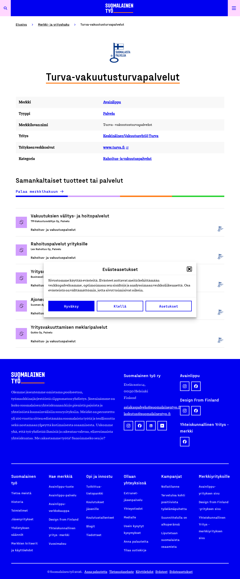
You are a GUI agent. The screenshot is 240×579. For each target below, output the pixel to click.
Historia (17, 502)
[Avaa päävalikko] (234, 8)
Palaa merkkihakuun (37, 191)
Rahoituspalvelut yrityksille (59, 243)
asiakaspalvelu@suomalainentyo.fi (148, 407)
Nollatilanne (170, 486)
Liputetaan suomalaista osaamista (170, 539)
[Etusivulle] (119, 8)
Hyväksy (71, 306)
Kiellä (120, 306)
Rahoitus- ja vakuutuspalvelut (127, 158)
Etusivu (21, 24)
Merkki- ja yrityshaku (53, 24)
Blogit (90, 526)
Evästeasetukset (181, 572)
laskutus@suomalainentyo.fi (147, 414)
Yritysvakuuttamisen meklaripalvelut (69, 327)
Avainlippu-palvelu (62, 495)
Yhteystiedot (133, 508)
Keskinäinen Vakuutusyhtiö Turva (130, 136)
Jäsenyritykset (22, 519)
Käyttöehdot (145, 572)
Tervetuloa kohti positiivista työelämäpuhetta (174, 502)
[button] (189, 269)
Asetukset (168, 306)
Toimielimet (19, 510)
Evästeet (161, 572)
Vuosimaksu (57, 543)
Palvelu (109, 113)
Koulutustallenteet (100, 517)
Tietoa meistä (21, 493)
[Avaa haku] (5, 8)
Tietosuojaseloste (121, 572)
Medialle (130, 517)
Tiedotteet (93, 535)
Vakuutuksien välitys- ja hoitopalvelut (70, 215)
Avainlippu (112, 102)
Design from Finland (64, 519)
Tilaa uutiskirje (135, 550)
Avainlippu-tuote (61, 486)
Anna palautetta (136, 541)
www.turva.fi (114, 147)
